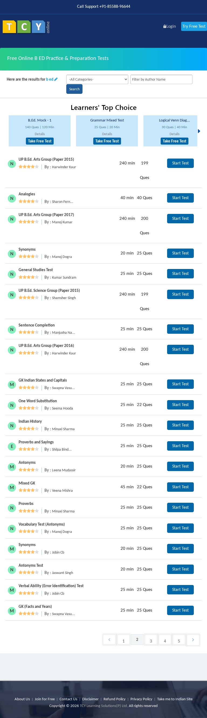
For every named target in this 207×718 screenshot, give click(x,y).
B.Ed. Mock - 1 (39, 120)
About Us (22, 699)
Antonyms (27, 462)
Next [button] (200, 124)
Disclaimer (90, 699)
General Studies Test (36, 269)
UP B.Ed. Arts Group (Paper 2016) (46, 345)
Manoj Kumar (62, 222)
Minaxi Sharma (63, 429)
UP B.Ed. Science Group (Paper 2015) (49, 290)
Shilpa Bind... (62, 449)
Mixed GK (27, 483)
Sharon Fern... (62, 201)
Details (40, 134)
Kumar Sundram (64, 277)
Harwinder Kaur (64, 167)
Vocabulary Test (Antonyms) (42, 524)
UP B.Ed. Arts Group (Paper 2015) (46, 159)
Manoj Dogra (62, 256)
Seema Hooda (62, 408)
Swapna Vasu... (63, 388)
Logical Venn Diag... (174, 120)
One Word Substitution (38, 401)
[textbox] (161, 79)
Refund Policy (115, 699)
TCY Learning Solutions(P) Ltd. (104, 705)
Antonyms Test (31, 565)
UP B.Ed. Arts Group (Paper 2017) (46, 214)
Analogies (27, 194)
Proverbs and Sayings (36, 442)
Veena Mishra (62, 490)
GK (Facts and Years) (35, 606)
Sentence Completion (37, 325)
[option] (40, 131)
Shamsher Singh (64, 298)
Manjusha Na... (63, 332)
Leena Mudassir (64, 470)
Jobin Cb (58, 552)
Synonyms (27, 249)
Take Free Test (39, 141)
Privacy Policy (141, 699)
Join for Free (45, 699)
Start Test (180, 163)
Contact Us (68, 699)
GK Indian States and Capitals (43, 380)
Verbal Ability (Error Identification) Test (51, 585)
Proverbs (26, 503)
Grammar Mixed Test (107, 120)
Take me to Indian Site (174, 699)
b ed (49, 79)
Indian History (30, 421)
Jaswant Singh (62, 572)
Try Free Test (194, 26)
